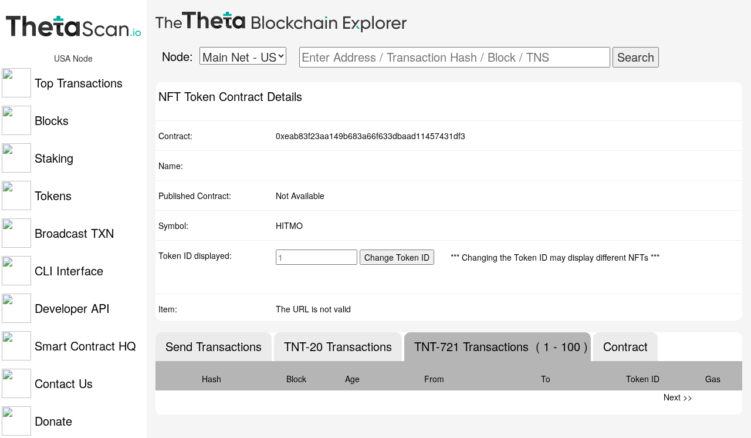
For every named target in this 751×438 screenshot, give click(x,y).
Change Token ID (396, 257)
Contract (625, 346)
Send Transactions (213, 346)
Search (635, 56)
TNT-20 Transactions (338, 346)
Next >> (678, 397)
